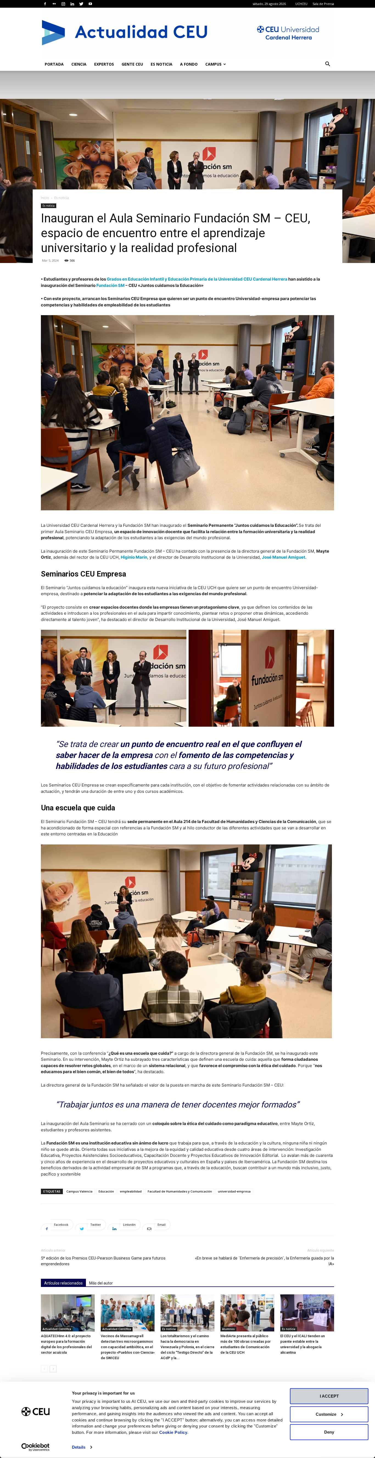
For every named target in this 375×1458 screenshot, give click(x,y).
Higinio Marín (134, 557)
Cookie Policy (173, 1432)
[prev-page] (44, 1368)
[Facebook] (45, 4)
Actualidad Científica (57, 1329)
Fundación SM (110, 285)
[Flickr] (54, 4)
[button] (327, 64)
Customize (326, 1414)
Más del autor (101, 1283)
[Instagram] (63, 4)
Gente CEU (132, 64)
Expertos (104, 64)
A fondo (189, 64)
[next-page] (53, 1368)
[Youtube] (90, 4)
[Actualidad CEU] (187, 33)
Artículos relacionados (63, 1283)
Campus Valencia (79, 1191)
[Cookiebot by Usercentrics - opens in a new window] (36, 1447)
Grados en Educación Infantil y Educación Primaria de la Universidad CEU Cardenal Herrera (197, 279)
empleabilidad (131, 1191)
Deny (329, 1432)
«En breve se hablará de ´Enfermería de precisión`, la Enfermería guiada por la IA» (264, 1261)
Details (78, 1447)
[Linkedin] (72, 4)
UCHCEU (301, 4)
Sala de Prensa (323, 4)
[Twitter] (81, 4)
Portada (54, 64)
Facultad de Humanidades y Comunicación (180, 1191)
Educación (106, 1191)
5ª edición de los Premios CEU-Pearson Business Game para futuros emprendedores (103, 1261)
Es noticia (161, 64)
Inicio (45, 197)
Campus (213, 64)
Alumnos (228, 1329)
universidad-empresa (234, 1191)
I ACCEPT (329, 1396)
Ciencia (78, 64)
